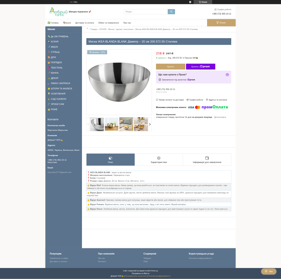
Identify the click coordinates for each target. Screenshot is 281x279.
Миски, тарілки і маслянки (120, 29)
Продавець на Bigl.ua (140, 273)
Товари (93, 29)
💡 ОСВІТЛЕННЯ (56, 93)
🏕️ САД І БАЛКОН (57, 99)
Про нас (127, 23)
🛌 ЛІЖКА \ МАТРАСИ (59, 83)
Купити (170, 66)
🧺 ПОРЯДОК (55, 62)
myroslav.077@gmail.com (59, 172)
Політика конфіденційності (200, 258)
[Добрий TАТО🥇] (58, 11)
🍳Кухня (67, 23)
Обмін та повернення (108, 23)
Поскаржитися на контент (136, 276)
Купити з (195, 66)
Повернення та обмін (59, 258)
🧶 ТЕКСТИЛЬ (55, 67)
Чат (271, 271)
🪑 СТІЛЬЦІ (54, 52)
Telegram (147, 258)
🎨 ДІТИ (52, 57)
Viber (145, 261)
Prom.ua (154, 271)
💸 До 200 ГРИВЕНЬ (58, 36)
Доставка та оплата (84, 23)
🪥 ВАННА (53, 73)
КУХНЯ (103, 29)
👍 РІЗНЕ (52, 109)
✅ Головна (53, 23)
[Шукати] (171, 11)
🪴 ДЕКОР (53, 78)
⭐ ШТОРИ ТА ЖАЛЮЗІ (60, 88)
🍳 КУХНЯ (53, 41)
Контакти (102, 261)
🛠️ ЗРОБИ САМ (56, 104)
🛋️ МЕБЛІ (53, 47)
